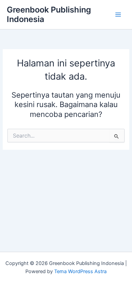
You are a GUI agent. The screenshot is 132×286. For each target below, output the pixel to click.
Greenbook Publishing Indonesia (49, 14)
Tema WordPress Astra (80, 271)
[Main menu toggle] (118, 14)
